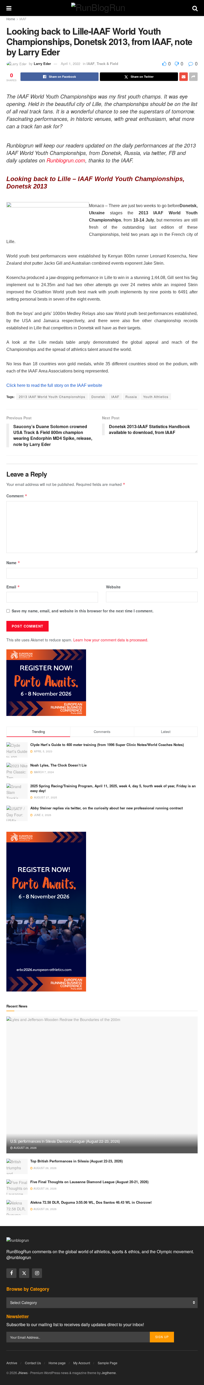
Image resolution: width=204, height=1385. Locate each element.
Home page (57, 1363)
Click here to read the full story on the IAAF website (54, 385)
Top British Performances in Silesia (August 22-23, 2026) (76, 1160)
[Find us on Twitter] (24, 1273)
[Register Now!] (46, 682)
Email (13, 586)
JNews (23, 1372)
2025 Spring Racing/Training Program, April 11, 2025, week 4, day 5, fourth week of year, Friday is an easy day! (113, 788)
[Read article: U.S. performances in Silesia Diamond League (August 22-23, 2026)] (102, 1085)
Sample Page (107, 1363)
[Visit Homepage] (102, 8)
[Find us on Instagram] (37, 1273)
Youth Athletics (155, 396)
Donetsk (98, 396)
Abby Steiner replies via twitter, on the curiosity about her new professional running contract (106, 807)
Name (13, 562)
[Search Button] (195, 8)
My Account (81, 1363)
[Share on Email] (183, 76)
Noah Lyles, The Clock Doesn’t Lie (58, 765)
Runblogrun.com (65, 160)
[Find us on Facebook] (11, 1273)
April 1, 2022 (70, 63)
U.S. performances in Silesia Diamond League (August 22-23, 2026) (65, 1141)
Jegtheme (108, 1372)
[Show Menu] (8, 8)
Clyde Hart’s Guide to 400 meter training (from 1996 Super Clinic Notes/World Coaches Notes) (107, 744)
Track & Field (107, 63)
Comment (16, 495)
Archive (11, 1363)
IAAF (22, 19)
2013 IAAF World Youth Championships (52, 396)
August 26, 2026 (25, 1148)
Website (113, 586)
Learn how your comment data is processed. (110, 639)
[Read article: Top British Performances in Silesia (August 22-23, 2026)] (17, 1166)
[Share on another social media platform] (193, 76)
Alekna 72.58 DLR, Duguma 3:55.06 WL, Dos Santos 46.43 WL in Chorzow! (91, 1202)
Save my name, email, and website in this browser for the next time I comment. (83, 610)
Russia (131, 396)
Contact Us (33, 1363)
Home (10, 19)
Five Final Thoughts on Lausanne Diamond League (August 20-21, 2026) (89, 1181)
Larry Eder (42, 63)
